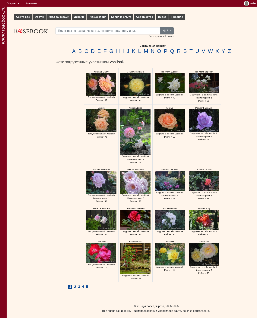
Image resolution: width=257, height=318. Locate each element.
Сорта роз (23, 16)
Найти (167, 30)
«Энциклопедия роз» (150, 306)
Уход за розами (59, 16)
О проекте (13, 3)
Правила (177, 16)
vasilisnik (117, 62)
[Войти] (246, 3)
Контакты (31, 3)
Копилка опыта (121, 16)
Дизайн (79, 16)
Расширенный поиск (161, 36)
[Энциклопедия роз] (3, 25)
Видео (162, 16)
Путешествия (97, 16)
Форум (39, 16)
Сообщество (144, 16)
